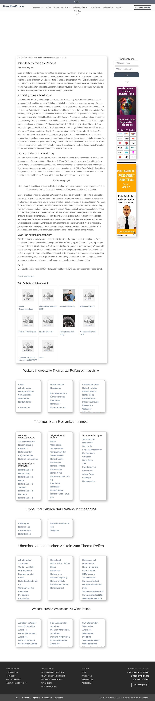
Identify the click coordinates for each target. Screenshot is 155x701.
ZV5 (84, 464)
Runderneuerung (58, 407)
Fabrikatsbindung (58, 393)
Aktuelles (77, 11)
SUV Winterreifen (90, 623)
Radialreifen (55, 388)
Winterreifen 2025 (61, 7)
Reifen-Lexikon (89, 391)
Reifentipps (55, 462)
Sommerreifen (24, 395)
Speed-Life (87, 446)
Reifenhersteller (79, 7)
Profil (76, 2)
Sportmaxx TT (88, 439)
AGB (18, 697)
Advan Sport (88, 474)
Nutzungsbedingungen (31, 697)
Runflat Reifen (24, 402)
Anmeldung (87, 676)
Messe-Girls (87, 405)
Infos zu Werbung (90, 402)
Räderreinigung (25, 445)
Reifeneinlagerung (58, 577)
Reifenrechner (108, 7)
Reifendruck (56, 574)
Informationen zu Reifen (16, 683)
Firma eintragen (141, 7)
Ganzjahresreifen (26, 391)
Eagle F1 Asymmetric (92, 450)
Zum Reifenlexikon (26, 276)
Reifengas (23, 448)
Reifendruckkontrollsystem (52, 672)
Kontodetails (87, 683)
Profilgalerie (23, 595)
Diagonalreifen (57, 384)
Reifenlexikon (24, 534)
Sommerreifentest (90, 581)
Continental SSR (26, 567)
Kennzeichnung (57, 397)
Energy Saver (88, 453)
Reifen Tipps (88, 395)
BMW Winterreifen (26, 640)
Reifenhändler (56, 459)
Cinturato (86, 457)
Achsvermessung (26, 441)
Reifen (48, 7)
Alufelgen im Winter (27, 623)
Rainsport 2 (87, 443)
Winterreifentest (89, 644)
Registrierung (87, 679)
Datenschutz (47, 697)
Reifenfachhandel (90, 384)
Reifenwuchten (25, 452)
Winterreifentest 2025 (92, 598)
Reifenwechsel (57, 588)
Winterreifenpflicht (90, 640)
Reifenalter (55, 404)
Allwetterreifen (24, 388)
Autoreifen (23, 564)
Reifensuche (24, 407)
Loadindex (55, 400)
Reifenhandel (95, 7)
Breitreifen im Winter (27, 644)
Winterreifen (23, 398)
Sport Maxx (87, 460)
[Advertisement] (77, 33)
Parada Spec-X (89, 467)
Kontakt (119, 7)
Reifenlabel (55, 560)
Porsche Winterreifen (60, 637)
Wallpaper (54, 530)
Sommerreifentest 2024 (93, 591)
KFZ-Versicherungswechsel (53, 676)
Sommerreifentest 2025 (93, 595)
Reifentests (37, 7)
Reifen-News (56, 473)
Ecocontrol (87, 471)
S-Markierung (88, 574)
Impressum (58, 697)
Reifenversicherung (59, 584)
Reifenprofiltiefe (57, 581)
